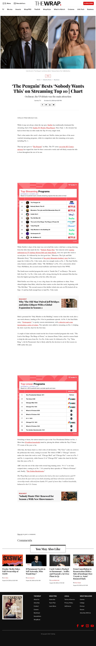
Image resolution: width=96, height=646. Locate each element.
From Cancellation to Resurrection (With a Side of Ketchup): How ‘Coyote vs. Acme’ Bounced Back (82, 574)
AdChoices (67, 606)
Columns (71, 9)
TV (3, 9)
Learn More (52, 606)
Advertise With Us (85, 613)
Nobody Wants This (47, 250)
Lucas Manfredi (55, 580)
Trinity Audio (27, 118)
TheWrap (37, 596)
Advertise (37, 603)
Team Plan (52, 603)
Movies (9, 9)
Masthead (37, 613)
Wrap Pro (53, 596)
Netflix (50, 125)
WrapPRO (27, 9)
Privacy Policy (68, 603)
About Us (36, 599)
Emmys (82, 606)
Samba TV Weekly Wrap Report (44, 128)
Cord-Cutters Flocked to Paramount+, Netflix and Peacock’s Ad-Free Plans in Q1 (59, 572)
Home (38, 79)
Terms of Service (69, 599)
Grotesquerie (26, 322)
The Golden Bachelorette (35, 471)
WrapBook (37, 619)
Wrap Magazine (86, 596)
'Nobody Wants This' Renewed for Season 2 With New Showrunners (36, 497)
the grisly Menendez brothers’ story (56, 258)
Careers (36, 609)
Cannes (82, 599)
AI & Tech (80, 9)
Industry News (47, 79)
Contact (36, 606)
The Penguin (37, 146)
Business (90, 9)
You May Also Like (48, 549)
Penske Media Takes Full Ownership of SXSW (11, 571)
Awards (18, 9)
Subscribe (88, 3)
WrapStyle (47, 9)
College (82, 603)
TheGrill (37, 9)
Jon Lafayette (30, 578)
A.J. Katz (6, 578)
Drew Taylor (78, 582)
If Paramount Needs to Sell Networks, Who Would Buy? (35, 571)
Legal (66, 596)
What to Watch (59, 9)
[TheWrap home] (48, 3)
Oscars (82, 609)
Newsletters (20, 3)
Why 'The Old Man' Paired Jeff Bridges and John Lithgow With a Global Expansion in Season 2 (39, 304)
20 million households (32, 442)
